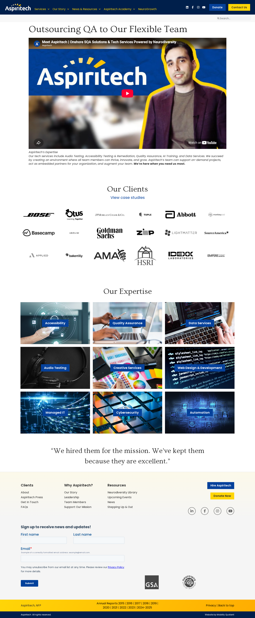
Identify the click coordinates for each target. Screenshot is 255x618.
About (25, 492)
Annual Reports (107, 603)
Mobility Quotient (225, 614)
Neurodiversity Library (122, 492)
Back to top (226, 605)
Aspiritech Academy (117, 9)
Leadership (71, 497)
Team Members (75, 502)
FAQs (24, 507)
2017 (138, 603)
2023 (131, 608)
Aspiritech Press (32, 497)
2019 (154, 603)
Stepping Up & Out (120, 507)
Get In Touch (29, 502)
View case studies (127, 197)
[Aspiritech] (18, 7)
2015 (121, 603)
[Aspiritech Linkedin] (187, 7)
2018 (146, 603)
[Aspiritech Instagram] (198, 7)
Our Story (59, 9)
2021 (114, 608)
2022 (123, 608)
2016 (129, 603)
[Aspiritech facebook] (193, 7)
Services (40, 9)
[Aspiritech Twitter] (204, 7)
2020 (106, 608)
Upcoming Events (119, 497)
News (111, 502)
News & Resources (84, 9)
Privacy (211, 605)
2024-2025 (144, 608)
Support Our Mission (77, 507)
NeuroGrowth (147, 9)
